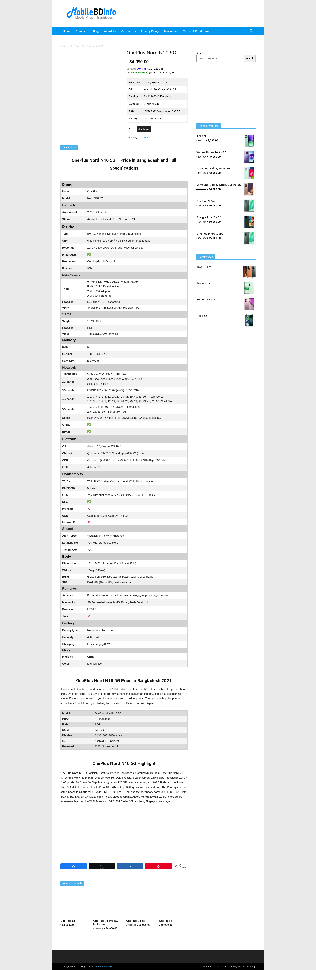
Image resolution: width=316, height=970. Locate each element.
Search (200, 53)
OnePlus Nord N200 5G (158, 877)
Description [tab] (69, 147)
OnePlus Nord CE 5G (115, 877)
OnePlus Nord (68, 877)
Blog (96, 31)
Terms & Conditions (196, 31)
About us (110, 31)
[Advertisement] (189, 13)
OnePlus (74, 46)
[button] (251, 31)
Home (67, 31)
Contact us (128, 31)
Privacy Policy (150, 31)
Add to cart (143, 129)
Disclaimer (171, 31)
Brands (80, 31)
